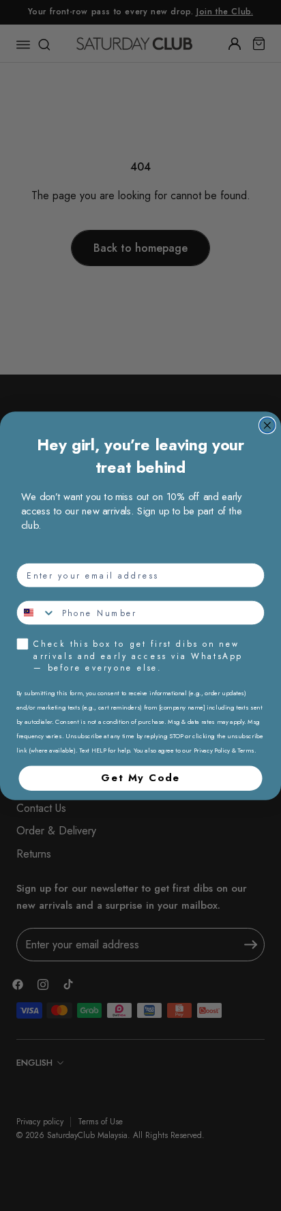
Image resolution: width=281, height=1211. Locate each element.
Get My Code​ (140, 777)
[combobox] (36, 612)
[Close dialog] (267, 425)
